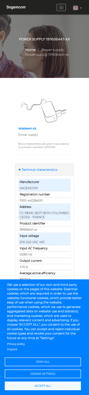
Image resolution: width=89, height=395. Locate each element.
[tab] (44, 170)
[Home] (16, 5)
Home (30, 50)
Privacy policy (16, 343)
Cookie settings (42, 373)
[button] (44, 111)
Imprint (12, 349)
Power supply (52, 50)
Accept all (43, 385)
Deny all (43, 361)
